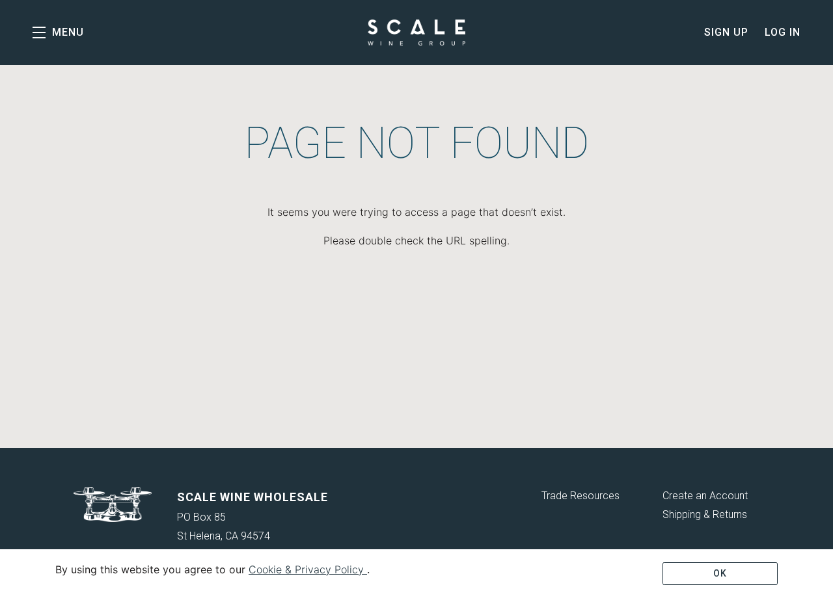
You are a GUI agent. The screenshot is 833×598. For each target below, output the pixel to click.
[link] (308, 569)
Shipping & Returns (704, 514)
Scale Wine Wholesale (416, 32)
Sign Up (726, 32)
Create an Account (705, 495)
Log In (782, 32)
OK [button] (720, 573)
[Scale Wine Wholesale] (113, 504)
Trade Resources (580, 495)
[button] (58, 32)
